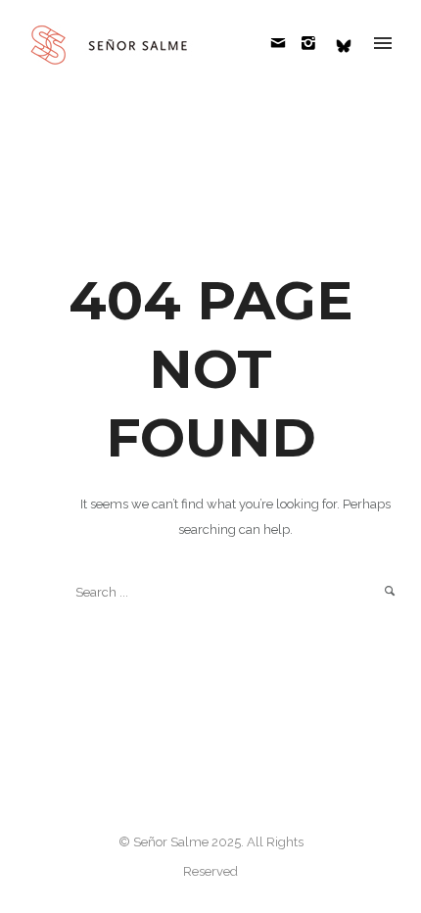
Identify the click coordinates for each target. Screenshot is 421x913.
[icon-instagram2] (314, 43)
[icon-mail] (283, 43)
